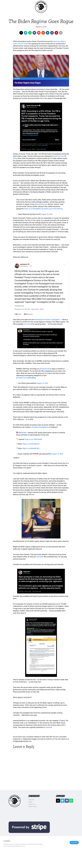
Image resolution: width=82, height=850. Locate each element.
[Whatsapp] (71, 801)
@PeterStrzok (44, 369)
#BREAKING (22, 433)
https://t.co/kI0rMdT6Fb (30, 448)
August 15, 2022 (47, 214)
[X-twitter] (58, 801)
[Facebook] (67, 801)
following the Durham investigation (47, 319)
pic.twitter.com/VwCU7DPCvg (52, 209)
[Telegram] (62, 801)
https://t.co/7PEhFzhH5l (33, 439)
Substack (48, 727)
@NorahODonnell (41, 204)
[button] (21, 33)
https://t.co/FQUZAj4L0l (30, 444)
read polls (39, 557)
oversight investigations (39, 427)
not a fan (27, 324)
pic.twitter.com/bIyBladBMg (26, 378)
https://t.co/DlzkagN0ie (32, 209)
